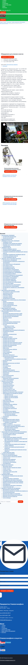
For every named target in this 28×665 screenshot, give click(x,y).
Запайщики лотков (7, 242)
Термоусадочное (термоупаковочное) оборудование (14, 431)
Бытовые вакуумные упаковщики (11, 478)
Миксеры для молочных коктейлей (11, 363)
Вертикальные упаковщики (7, 235)
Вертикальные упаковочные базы (11, 489)
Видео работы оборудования (8, 631)
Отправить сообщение (7, 590)
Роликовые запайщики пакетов (10, 255)
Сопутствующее (7, 497)
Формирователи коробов (9, 298)
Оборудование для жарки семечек (11, 419)
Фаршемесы (6, 416)
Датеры (5, 301)
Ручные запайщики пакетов (9, 257)
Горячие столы (6, 458)
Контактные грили (7, 360)
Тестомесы (5, 409)
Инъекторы (5, 319)
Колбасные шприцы (7, 383)
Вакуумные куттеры (9, 326)
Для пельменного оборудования (10, 276)
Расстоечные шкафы (8, 405)
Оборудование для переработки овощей (12, 393)
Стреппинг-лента (7, 470)
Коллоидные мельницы (8, 385)
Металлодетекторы (9, 357)
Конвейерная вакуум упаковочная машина (13, 481)
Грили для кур (6, 350)
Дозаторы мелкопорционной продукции (12, 495)
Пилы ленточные (7, 400)
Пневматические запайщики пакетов (12, 250)
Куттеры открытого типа (9, 389)
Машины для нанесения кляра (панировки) (13, 392)
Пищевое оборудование (7, 381)
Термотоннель (6, 436)
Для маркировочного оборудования (11, 271)
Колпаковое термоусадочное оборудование (13, 433)
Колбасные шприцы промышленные (11, 321)
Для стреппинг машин (8, 283)
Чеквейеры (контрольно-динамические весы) (15, 359)
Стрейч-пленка (6, 469)
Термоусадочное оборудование (12, 430)
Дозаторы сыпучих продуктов (10, 496)
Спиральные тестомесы (8, 407)
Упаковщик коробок (7, 297)
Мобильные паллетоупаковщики (11, 378)
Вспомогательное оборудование (10, 316)
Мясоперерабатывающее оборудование (11, 310)
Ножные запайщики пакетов (9, 249)
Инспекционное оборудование (10, 356)
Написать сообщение (7, 57)
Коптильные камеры (8, 387)
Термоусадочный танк (8, 486)
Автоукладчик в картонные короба (11, 291)
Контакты (4, 7)
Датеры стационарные (8, 304)
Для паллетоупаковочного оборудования (13, 275)
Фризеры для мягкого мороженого (11, 371)
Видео (3, 6)
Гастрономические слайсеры (10, 349)
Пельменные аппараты (8, 331)
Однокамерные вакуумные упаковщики (12, 485)
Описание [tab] (5, 66)
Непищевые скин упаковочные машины (12, 243)
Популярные (4, 418)
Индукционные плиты (8, 382)
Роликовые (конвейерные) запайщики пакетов (14, 254)
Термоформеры (6, 246)
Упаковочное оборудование (8, 453)
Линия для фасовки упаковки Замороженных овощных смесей (12, 169)
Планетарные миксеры (8, 401)
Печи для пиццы (7, 365)
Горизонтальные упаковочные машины (12, 456)
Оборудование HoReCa (6, 337)
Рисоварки (5, 367)
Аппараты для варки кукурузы (10, 338)
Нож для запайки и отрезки (9, 434)
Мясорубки (5, 364)
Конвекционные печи (8, 386)
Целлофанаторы (7, 463)
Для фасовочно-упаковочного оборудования (13, 287)
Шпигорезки (6, 335)
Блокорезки (6, 312)
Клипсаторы (6, 320)
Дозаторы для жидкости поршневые (11, 493)
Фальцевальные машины (9, 370)
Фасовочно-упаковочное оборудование (10, 488)
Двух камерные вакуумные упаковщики (12, 480)
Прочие (5, 288)
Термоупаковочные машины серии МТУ (12, 437)
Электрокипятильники (8, 375)
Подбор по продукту (8, 423)
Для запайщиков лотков (8, 266)
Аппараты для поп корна (9, 341)
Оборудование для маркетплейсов (11, 420)
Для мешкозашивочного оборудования (12, 272)
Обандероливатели (7, 294)
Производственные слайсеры (10, 404)
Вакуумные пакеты (7, 466)
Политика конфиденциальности (7, 660)
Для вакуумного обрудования (10, 260)
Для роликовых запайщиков (9, 280)
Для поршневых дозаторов (9, 279)
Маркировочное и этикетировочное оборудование (13, 299)
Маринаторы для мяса (8, 328)
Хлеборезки (6, 374)
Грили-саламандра (7, 352)
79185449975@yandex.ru (6, 620)
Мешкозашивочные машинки (8, 308)
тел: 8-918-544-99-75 (5, 613)
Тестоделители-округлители (10, 408)
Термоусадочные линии (8, 452)
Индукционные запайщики (9, 459)
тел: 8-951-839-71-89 (5, 615)
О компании (5, 3)
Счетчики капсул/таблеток (10, 415)
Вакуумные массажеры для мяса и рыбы (12, 313)
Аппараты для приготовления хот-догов (12, 342)
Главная (4, 0)
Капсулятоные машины (9, 414)
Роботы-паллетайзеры (8, 379)
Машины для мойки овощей (11, 396)
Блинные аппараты (7, 346)
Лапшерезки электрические (9, 390)
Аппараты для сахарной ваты (10, 345)
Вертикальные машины (12, 64)
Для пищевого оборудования (10, 277)
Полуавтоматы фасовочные (9, 236)
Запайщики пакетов (6, 247)
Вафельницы (6, 348)
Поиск (20, 501)
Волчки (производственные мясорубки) (12, 315)
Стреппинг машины (7, 295)
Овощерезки (7, 398)
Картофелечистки (8, 394)
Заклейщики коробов (8, 293)
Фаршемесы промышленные (10, 334)
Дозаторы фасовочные (6, 239)
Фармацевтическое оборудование (11, 412)
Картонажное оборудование (8, 290)
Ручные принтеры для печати (10, 305)
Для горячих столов (7, 265)
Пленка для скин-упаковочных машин (12, 467)
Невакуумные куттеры (9, 327)
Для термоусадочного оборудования (12, 284)
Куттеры (5, 324)
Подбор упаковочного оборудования (11, 425)
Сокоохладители (7, 368)
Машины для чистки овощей (11, 397)
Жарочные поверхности (8, 354)
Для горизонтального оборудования (11, 264)
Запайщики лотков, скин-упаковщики (10, 240)
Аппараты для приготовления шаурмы (12, 343)
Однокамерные (6, 484)
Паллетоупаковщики (6, 376)
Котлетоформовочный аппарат (10, 323)
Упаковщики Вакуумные (7, 474)
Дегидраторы (6, 353)
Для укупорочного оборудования (11, 286)
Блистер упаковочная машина (10, 455)
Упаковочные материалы (7, 464)
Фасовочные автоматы (8, 238)
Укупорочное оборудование (9, 462)
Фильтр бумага (6, 473)
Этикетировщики (7, 306)
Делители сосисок (7, 317)
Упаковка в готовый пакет (10, 422)
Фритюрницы (6, 372)
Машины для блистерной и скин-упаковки (13, 482)
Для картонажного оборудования (11, 269)
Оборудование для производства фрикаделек (14, 330)
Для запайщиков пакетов (9, 268)
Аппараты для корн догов (9, 339)
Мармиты (5, 361)
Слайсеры (5, 332)
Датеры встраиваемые (8, 302)
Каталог (4, 2)
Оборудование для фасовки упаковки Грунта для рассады (13, 224)
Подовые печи (6, 403)
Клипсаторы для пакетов (9, 460)
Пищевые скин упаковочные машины (12, 244)
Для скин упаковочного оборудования (12, 282)
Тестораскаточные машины (9, 411)
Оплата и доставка (6, 4)
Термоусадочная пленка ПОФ (10, 471)
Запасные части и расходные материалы (11, 258)
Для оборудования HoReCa (9, 273)
